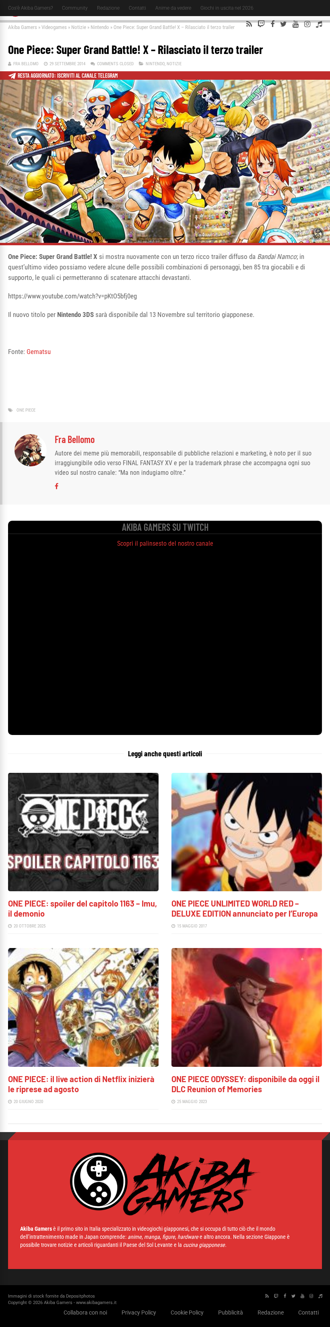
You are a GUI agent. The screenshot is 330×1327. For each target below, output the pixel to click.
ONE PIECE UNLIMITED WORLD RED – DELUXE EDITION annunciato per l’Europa (244, 908)
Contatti (137, 8)
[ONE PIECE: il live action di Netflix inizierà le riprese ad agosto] (83, 1064)
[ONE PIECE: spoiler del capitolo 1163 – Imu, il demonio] (83, 889)
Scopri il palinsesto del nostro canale (165, 543)
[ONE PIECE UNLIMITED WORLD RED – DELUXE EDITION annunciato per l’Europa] (246, 889)
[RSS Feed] (249, 24)
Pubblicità (230, 1312)
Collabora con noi (85, 1312)
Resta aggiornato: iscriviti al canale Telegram (68, 75)
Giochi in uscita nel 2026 (227, 8)
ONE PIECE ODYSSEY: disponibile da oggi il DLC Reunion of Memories (245, 1084)
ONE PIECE (25, 410)
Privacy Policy (139, 1312)
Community (75, 8)
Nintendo (100, 27)
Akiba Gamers (22, 27)
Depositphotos (80, 1296)
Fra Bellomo (26, 63)
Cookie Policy (187, 1312)
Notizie (78, 27)
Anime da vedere (173, 8)
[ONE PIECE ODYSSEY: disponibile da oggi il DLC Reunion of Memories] (246, 1064)
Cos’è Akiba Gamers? (30, 8)
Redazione (108, 8)
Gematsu (39, 352)
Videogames (54, 27)
